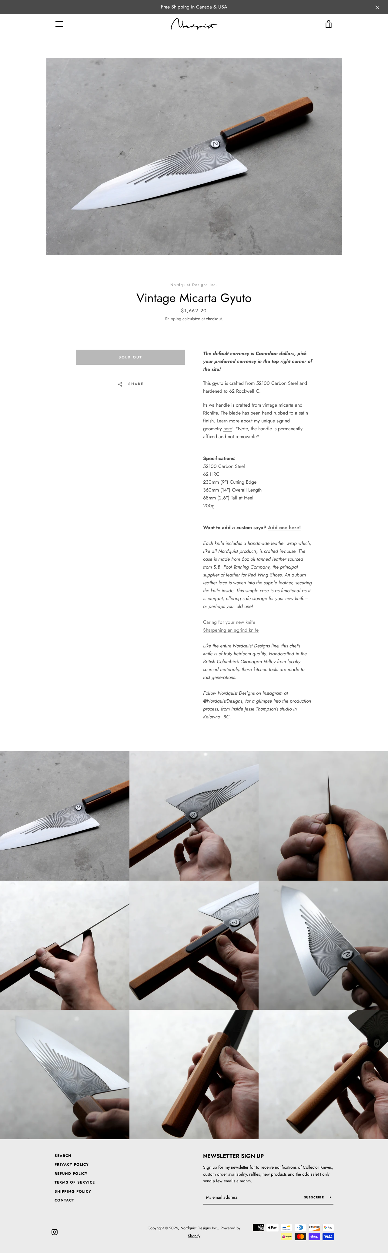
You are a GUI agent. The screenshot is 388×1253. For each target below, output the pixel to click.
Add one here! (284, 527)
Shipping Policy (73, 1191)
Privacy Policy (72, 1164)
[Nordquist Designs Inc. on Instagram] (55, 1231)
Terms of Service (75, 1182)
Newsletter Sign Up (233, 1156)
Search (63, 1155)
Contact (64, 1200)
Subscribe (315, 1197)
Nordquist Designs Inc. (199, 1228)
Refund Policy (71, 1173)
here (227, 428)
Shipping (173, 319)
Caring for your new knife (229, 622)
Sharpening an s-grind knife (231, 629)
